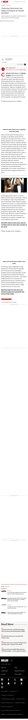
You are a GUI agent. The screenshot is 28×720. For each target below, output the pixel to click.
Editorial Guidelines (7, 706)
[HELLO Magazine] (5, 2)
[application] (14, 185)
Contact (3, 674)
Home (3, 5)
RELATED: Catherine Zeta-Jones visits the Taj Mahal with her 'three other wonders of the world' (14, 224)
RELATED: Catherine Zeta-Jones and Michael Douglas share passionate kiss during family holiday (12, 291)
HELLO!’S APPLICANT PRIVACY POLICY (10, 710)
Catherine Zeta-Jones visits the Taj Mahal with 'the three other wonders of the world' (13, 643)
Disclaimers (4, 691)
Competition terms (19, 702)
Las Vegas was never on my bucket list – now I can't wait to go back (17, 607)
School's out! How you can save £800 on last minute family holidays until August (16, 613)
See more (3, 588)
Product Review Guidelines (14, 714)
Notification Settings (7, 702)
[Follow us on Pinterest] (17, 683)
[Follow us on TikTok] (23, 680)
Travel (8, 5)
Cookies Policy (13, 691)
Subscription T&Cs (20, 670)
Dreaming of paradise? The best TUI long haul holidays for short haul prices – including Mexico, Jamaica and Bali (17, 599)
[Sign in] (24, 1)
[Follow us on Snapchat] (11, 683)
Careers (3, 714)
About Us (3, 667)
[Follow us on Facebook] (11, 680)
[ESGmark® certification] (10, 660)
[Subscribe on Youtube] (4, 683)
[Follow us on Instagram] (4, 680)
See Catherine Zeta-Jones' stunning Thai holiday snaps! (12, 637)
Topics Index (18, 674)
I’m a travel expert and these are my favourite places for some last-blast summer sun (16, 593)
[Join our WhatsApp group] (4, 687)
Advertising (4, 670)
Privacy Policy (21, 699)
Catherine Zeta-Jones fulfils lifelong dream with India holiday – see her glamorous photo (13, 650)
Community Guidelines (7, 695)
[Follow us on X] (17, 680)
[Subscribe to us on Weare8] (23, 683)
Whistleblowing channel (8, 699)
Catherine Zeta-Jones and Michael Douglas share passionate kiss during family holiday (13, 630)
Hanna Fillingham (9, 58)
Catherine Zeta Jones (9, 302)
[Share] (25, 64)
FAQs (16, 667)
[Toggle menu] (1, 1)
